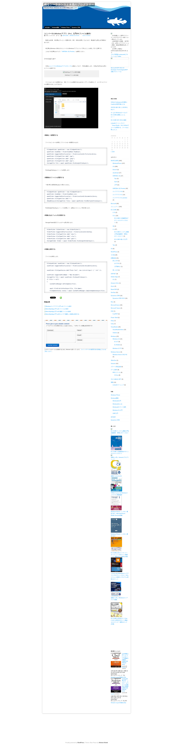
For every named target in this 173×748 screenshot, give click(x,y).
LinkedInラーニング (118, 385)
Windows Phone (65, 27)
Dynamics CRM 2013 (119, 298)
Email (79, 335)
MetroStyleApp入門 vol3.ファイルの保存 (57, 309)
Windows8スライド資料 (119, 407)
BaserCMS (114, 289)
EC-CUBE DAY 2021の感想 (118, 120)
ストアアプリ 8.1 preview (120, 197)
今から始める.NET (116, 379)
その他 (113, 255)
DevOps (113, 292)
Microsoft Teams (115, 308)
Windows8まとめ (117, 404)
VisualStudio (114, 327)
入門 (115, 185)
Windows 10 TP (117, 348)
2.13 (114, 212)
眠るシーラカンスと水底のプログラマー (69, 4)
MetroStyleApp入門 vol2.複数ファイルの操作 (58, 311)
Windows (113, 336)
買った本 (115, 270)
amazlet (124, 667)
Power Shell (114, 317)
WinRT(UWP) (65, 35)
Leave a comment (86, 35)
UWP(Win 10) (116, 176)
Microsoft (113, 203)
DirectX (115, 169)
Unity (112, 323)
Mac (112, 302)
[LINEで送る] (61, 297)
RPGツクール (116, 372)
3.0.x (114, 215)
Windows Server (115, 352)
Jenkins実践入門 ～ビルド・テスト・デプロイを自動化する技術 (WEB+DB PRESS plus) (125, 685)
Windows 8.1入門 (117, 410)
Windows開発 (55, 27)
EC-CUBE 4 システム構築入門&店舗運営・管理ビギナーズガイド (121, 234)
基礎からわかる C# (116, 476)
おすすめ (116, 263)
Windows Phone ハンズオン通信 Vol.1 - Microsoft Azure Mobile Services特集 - (119, 513)
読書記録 (113, 258)
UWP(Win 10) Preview (74, 35)
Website (79, 340)
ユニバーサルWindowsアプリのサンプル (60, 66)
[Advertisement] (120, 85)
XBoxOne (113, 360)
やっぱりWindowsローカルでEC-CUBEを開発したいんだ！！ (119, 115)
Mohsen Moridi (103, 742)
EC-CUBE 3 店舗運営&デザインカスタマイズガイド (121, 220)
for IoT (116, 341)
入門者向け (117, 266)
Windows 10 (116, 339)
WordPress (114, 251)
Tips (115, 178)
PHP (112, 311)
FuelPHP (115, 314)
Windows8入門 (117, 401)
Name (79, 330)
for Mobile (117, 344)
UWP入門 (115, 413)
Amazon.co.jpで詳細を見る (118, 677)
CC (113, 279)
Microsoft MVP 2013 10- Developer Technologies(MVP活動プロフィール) (119, 69)
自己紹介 (47, 27)
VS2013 (115, 332)
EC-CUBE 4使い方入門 (120, 239)
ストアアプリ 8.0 (117, 191)
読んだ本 (115, 260)
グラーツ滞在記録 (116, 366)
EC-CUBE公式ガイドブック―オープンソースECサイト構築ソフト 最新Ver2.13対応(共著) (119, 554)
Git (111, 248)
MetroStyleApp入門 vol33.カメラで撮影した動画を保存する (62, 314)
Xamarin (113, 363)
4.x (113, 229)
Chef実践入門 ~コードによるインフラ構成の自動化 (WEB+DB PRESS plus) (125, 659)
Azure (112, 286)
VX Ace (116, 375)
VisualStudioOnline (118, 329)
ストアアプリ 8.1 (117, 194)
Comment (50, 330)
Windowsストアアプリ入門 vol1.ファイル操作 (58, 306)
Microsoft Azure (115, 305)
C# (113, 166)
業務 (112, 382)
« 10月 (113, 151)
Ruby (112, 320)
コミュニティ (114, 206)
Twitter (119, 56)
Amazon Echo (115, 283)
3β (113, 226)
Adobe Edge (114, 276)
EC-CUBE (113, 209)
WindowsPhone (117, 163)
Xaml (115, 181)
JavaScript (116, 172)
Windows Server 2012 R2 (120, 354)
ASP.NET (113, 273)
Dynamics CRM (76, 27)
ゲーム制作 (114, 369)
